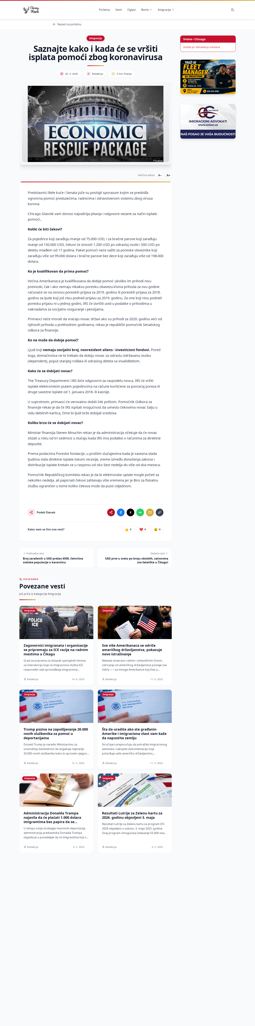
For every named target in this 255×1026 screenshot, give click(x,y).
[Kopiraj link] (159, 512)
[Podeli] (111, 512)
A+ (168, 175)
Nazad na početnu (69, 24)
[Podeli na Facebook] (121, 512)
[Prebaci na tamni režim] (233, 10)
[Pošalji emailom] (150, 512)
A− (160, 175)
